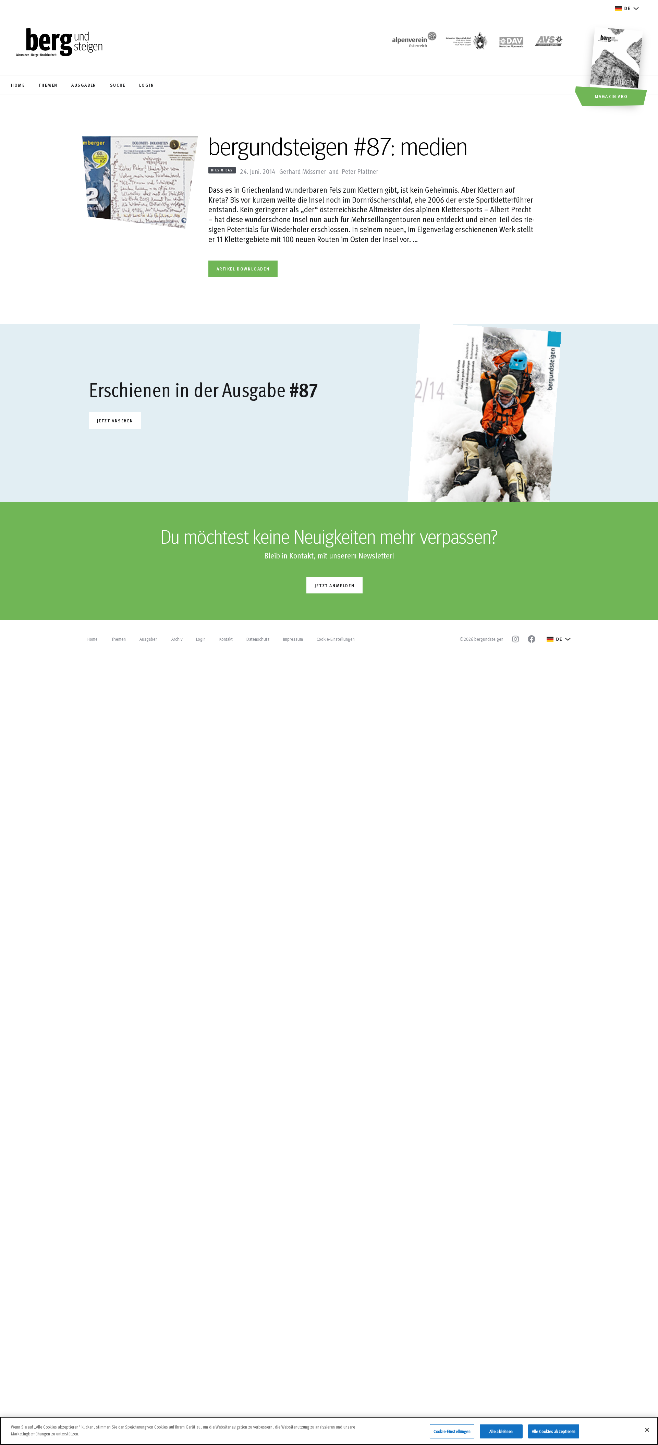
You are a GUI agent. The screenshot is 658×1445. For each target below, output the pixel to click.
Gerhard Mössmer (303, 171)
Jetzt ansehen (115, 420)
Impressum (293, 639)
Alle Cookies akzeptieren (553, 1431)
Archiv (176, 639)
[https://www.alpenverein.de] (511, 43)
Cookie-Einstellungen (336, 639)
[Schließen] (647, 1429)
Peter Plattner (360, 171)
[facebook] (531, 639)
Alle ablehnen (501, 1431)
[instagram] (515, 639)
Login (201, 639)
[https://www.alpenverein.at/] (413, 43)
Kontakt (226, 639)
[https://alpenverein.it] (548, 43)
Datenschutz (257, 639)
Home (92, 639)
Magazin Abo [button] (611, 96)
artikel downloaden (243, 268)
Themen (118, 639)
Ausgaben (148, 639)
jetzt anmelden (334, 585)
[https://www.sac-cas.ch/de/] (466, 43)
